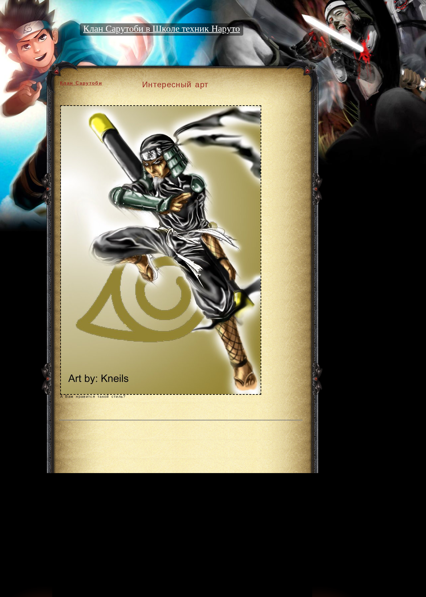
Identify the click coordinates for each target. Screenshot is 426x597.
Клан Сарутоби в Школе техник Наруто (161, 28)
